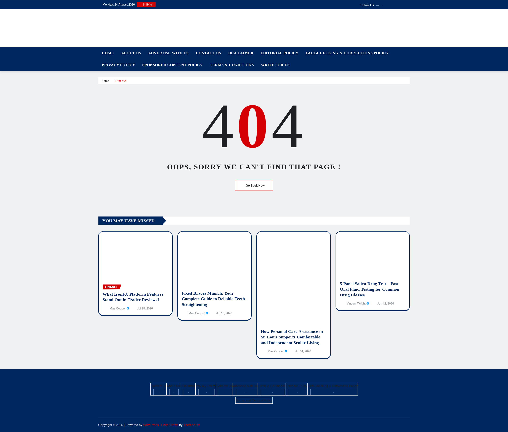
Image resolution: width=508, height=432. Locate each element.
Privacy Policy (118, 65)
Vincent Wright (356, 303)
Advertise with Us (168, 53)
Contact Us (208, 53)
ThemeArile (191, 424)
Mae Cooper (118, 308)
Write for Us (275, 65)
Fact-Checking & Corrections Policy (347, 53)
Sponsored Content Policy (172, 65)
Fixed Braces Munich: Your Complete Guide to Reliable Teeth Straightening (213, 299)
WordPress (151, 424)
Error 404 (120, 81)
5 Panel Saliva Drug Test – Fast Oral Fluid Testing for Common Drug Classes (369, 289)
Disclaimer (240, 53)
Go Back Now (255, 185)
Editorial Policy (280, 53)
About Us (131, 53)
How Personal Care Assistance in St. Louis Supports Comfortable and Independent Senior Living (292, 337)
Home (108, 53)
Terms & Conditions (232, 65)
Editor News (169, 424)
